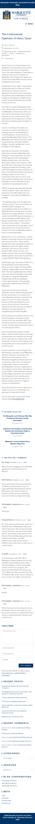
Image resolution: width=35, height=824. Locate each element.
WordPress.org (6, 803)
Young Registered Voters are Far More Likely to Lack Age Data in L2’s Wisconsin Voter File (17, 693)
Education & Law (10, 51)
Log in (3, 795)
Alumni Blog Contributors (9, 783)
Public (12, 53)
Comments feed (6, 800)
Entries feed (5, 798)
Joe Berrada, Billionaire (17, 733)
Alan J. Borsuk (9, 45)
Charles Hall (5, 733)
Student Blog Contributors (9, 786)
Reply (25, 462)
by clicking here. (19, 399)
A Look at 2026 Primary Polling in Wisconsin (14, 697)
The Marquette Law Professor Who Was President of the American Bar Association (17, 418)
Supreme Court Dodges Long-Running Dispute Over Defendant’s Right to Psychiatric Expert (17, 431)
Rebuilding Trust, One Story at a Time (12, 717)
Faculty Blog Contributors (9, 781)
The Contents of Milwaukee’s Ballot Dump (14, 701)
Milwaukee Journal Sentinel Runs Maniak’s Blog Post (17, 443)
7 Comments (8, 58)
